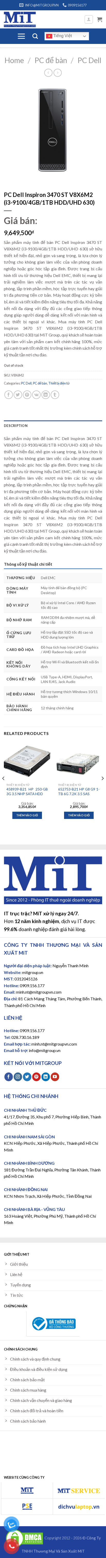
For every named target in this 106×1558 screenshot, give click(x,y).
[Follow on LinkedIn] (45, 1076)
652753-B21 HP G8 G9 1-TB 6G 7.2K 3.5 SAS (79, 791)
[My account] (89, 19)
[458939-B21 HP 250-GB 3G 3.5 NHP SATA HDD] (27, 761)
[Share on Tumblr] (55, 394)
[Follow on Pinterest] (36, 1076)
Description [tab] (16, 426)
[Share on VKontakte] (36, 394)
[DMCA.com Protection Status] (24, 1538)
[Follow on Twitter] (27, 1076)
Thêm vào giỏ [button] (27, 815)
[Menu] (21, 36)
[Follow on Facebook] (8, 1076)
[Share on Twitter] (18, 394)
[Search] (35, 36)
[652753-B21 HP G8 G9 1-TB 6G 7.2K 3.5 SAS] (79, 761)
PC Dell (89, 60)
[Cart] (99, 19)
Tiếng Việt (62, 36)
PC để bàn (50, 60)
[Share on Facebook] (8, 394)
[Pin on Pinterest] (27, 394)
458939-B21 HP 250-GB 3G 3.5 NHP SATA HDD (27, 791)
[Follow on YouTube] (55, 1076)
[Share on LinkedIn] (45, 394)
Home (14, 60)
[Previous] (3, 788)
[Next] (102, 788)
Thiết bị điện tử (59, 383)
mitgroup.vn (32, 972)
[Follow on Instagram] (18, 1076)
